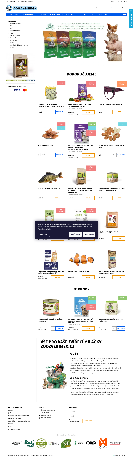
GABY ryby (103, 14)
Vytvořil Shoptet (120, 455)
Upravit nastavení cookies (45, 455)
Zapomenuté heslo (74, 422)
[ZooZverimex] (21, 8)
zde (49, 229)
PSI (11, 14)
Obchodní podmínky (14, 418)
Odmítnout (75, 234)
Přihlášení (123, 2)
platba (10, 413)
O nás (10, 427)
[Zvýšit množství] (54, 111)
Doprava (11, 410)
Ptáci (43, 14)
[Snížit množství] (54, 113)
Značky (12, 47)
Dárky (94, 14)
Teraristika (83, 14)
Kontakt (10, 424)
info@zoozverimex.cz (27, 2)
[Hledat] (111, 8)
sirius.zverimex (46, 418)
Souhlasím (89, 234)
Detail (88, 112)
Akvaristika (70, 14)
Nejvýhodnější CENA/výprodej (19, 45)
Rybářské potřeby (30, 14)
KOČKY (17, 14)
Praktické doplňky (15, 24)
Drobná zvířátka (56, 14)
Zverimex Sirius (46, 415)
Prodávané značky (14, 429)
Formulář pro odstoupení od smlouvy (19, 421)
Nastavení (44, 234)
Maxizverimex (72, 435)
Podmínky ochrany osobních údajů (18, 416)
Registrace (72, 420)
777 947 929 (12, 2)
